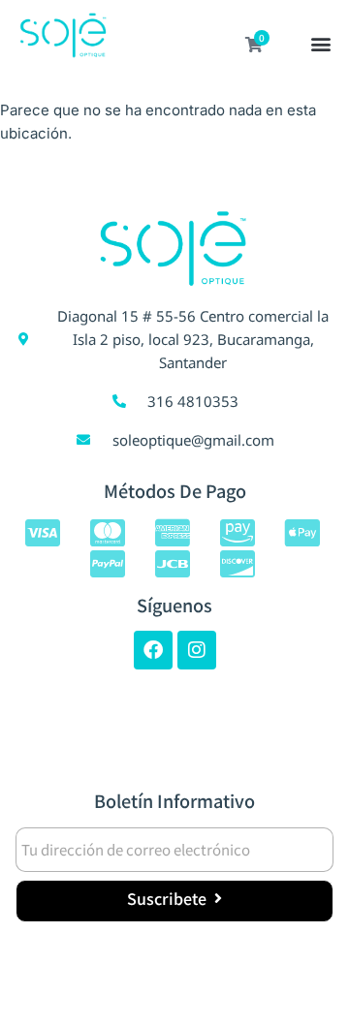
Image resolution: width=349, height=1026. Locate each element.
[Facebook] (153, 650)
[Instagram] (196, 650)
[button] (321, 45)
